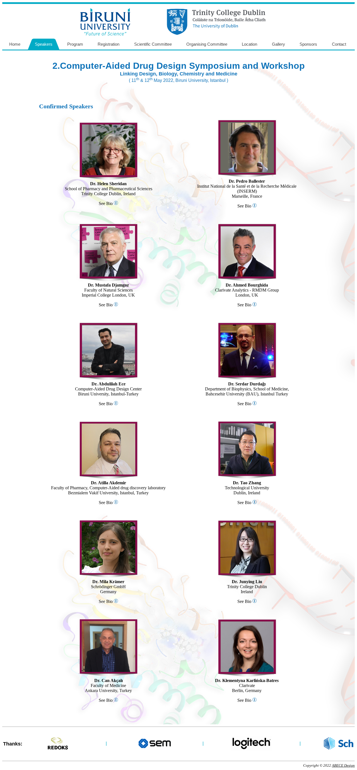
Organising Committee (206, 44)
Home (14, 44)
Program (75, 44)
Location (249, 44)
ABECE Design (343, 765)
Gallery (278, 44)
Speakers (43, 44)
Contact (339, 44)
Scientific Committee (153, 44)
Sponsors (308, 44)
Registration (108, 44)
